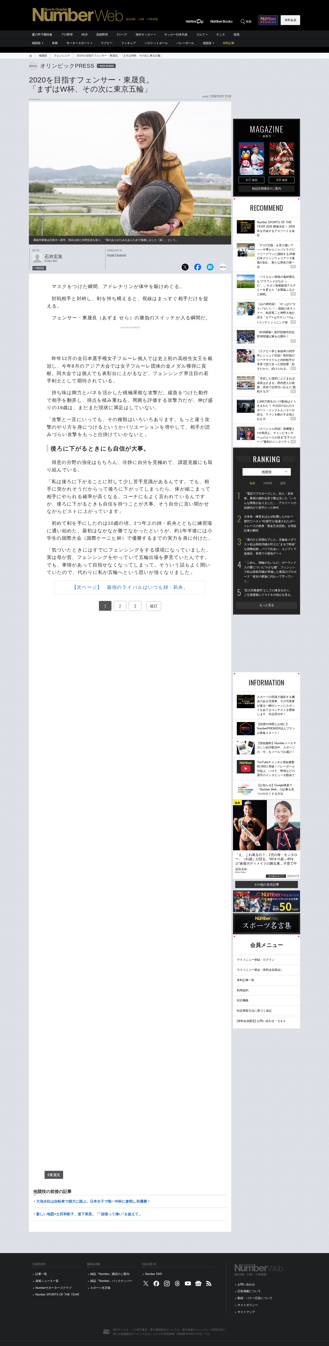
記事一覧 (41, 1274)
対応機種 (242, 1000)
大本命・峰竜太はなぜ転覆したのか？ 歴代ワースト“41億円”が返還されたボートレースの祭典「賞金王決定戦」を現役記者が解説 (270, 523)
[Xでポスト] (185, 268)
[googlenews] (198, 1284)
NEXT (154, 606)
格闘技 (36, 43)
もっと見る (266, 605)
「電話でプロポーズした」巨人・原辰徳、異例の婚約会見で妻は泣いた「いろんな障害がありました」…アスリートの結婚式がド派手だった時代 (270, 500)
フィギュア (128, 43)
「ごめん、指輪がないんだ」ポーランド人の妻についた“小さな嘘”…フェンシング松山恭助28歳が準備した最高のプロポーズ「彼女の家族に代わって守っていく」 (270, 572)
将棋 (55, 43)
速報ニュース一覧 (47, 1281)
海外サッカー (144, 34)
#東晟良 (53, 1175)
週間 (283, 483)
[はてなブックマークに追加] (210, 268)
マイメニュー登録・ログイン (256, 959)
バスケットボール (156, 43)
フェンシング (62, 55)
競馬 (236, 34)
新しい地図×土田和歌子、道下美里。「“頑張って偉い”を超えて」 (89, 1214)
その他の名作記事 (266, 884)
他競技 (207, 43)
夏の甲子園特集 (42, 34)
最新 (252, 483)
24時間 (267, 483)
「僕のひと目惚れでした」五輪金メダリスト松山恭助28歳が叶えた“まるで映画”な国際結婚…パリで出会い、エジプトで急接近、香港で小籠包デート (270, 546)
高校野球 (102, 34)
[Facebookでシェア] (197, 268)
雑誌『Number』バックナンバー (111, 1281)
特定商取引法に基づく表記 (254, 1010)
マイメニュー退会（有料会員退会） (260, 969)
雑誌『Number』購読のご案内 (109, 1274)
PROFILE (40, 268)
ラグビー (107, 43)
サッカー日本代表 (176, 34)
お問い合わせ (246, 1284)
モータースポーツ (78, 43)
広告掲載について (249, 1291)
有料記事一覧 (245, 980)
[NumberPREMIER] (268, 20)
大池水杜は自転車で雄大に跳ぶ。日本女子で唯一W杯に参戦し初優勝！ (93, 1201)
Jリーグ (122, 34)
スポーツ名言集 (100, 1287)
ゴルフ (200, 34)
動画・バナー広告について (254, 1298)
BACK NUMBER (107, 65)
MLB (84, 34)
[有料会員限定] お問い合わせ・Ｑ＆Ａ (261, 1021)
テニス (220, 34)
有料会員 (290, 20)
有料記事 (228, 43)
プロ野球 (67, 34)
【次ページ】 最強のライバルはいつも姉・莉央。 (130, 587)
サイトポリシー (247, 1305)
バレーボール (185, 43)
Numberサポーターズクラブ (53, 1287)
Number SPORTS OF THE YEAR (57, 1294)
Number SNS (153, 1274)
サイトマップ (246, 1312)
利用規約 (242, 990)
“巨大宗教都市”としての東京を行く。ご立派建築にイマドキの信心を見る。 (268, 593)
